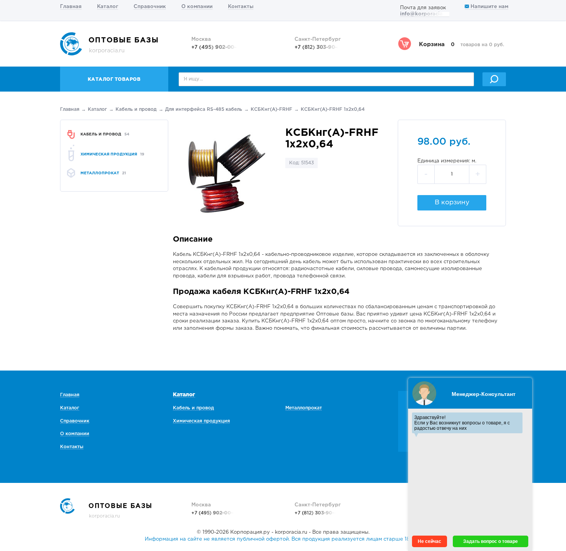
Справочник (150, 7)
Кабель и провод (136, 109)
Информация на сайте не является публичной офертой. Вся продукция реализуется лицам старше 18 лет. (283, 539)
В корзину (452, 202)
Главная (71, 7)
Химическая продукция (201, 421)
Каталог (107, 7)
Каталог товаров (114, 79)
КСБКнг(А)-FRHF (271, 109)
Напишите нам (488, 7)
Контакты (240, 7)
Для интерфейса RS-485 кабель (203, 109)
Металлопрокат (303, 408)
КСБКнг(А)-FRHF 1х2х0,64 (333, 109)
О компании (197, 7)
